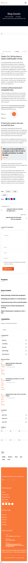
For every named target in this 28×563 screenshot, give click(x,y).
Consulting (18, 16)
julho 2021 (14, 415)
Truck (9, 459)
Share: (2, 199)
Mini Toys (4, 517)
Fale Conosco (5, 502)
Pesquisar (4, 280)
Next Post (23, 214)
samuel (17, 51)
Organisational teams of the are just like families (14, 302)
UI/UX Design (14, 350)
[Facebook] (6, 199)
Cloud (8, 191)
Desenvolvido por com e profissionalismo (14, 557)
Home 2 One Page (9, 16)
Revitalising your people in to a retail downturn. (13, 298)
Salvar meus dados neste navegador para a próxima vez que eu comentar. (14, 263)
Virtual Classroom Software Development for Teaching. (12, 306)
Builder (3, 456)
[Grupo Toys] (4, 3)
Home (3, 492)
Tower (4, 195)
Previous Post (6, 206)
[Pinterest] (12, 199)
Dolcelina (4, 524)
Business (14, 340)
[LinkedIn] (14, 199)
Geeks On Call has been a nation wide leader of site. (12, 57)
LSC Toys (4, 519)
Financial (14, 347)
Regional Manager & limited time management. (13, 295)
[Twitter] (9, 199)
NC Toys (4, 522)
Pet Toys (4, 514)
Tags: (2, 191)
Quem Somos (5, 494)
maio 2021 (14, 422)
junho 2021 (14, 418)
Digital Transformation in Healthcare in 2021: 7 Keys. (13, 311)
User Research (14, 354)
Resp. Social (5, 499)
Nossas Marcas (6, 497)
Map (15, 191)
